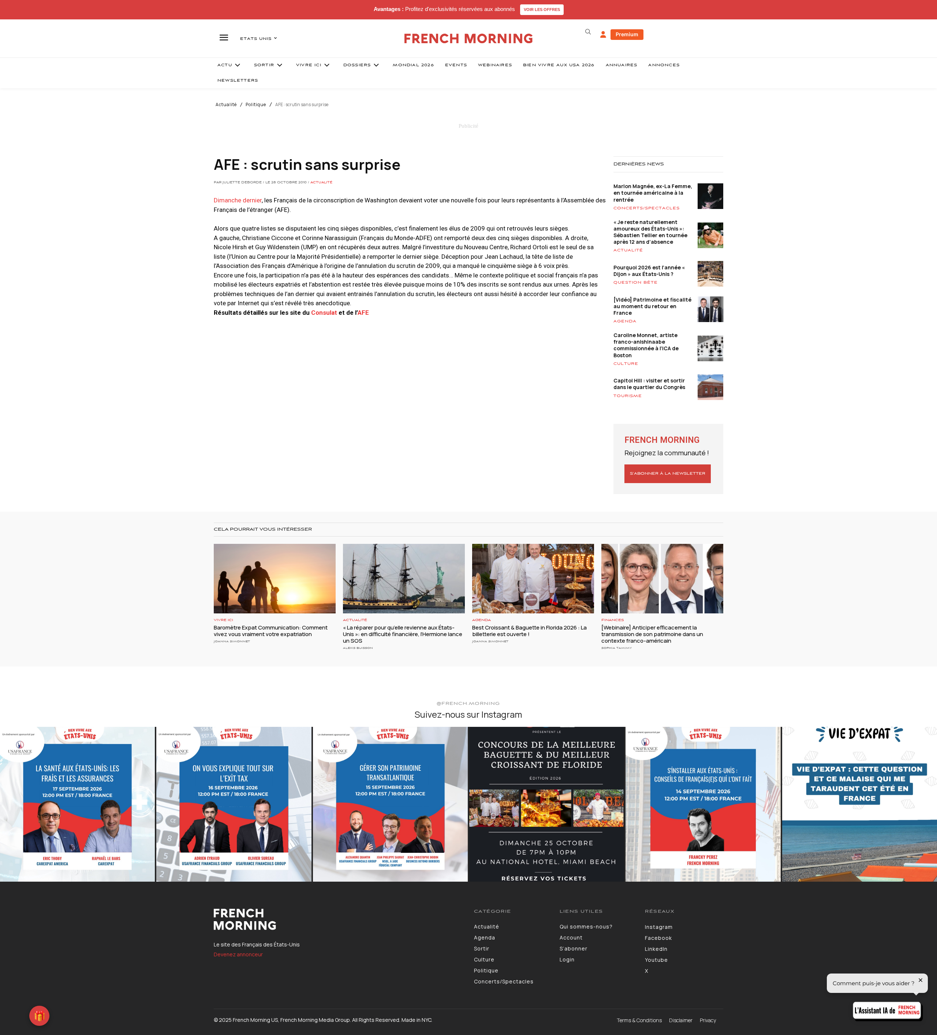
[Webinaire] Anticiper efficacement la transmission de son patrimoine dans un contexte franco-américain (652, 634)
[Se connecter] (603, 34)
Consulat (324, 312)
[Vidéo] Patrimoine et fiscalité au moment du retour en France (652, 306)
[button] (587, 31)
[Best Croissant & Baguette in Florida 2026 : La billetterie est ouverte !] (533, 578)
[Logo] (338, 919)
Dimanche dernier (238, 200)
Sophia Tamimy (616, 648)
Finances (612, 620)
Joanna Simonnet (232, 641)
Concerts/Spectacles (646, 208)
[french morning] (468, 39)
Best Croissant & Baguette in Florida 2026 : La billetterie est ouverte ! (529, 631)
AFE (363, 312)
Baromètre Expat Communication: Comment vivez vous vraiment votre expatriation (271, 631)
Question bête (635, 282)
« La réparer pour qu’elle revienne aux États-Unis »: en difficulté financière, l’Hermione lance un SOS (402, 634)
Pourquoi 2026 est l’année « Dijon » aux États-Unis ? (649, 270)
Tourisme (627, 396)
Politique (256, 104)
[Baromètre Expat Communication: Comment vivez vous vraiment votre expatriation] (275, 578)
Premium (627, 34)
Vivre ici (223, 620)
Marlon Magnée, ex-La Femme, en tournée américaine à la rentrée (652, 193)
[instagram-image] (77, 804)
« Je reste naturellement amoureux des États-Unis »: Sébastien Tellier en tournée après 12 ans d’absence (650, 232)
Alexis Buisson (358, 648)
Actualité (226, 104)
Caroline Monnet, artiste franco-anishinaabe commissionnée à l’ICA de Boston (646, 345)
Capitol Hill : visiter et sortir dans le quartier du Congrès (649, 384)
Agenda (625, 321)
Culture (625, 364)
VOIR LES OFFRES (542, 9)
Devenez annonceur (238, 954)
